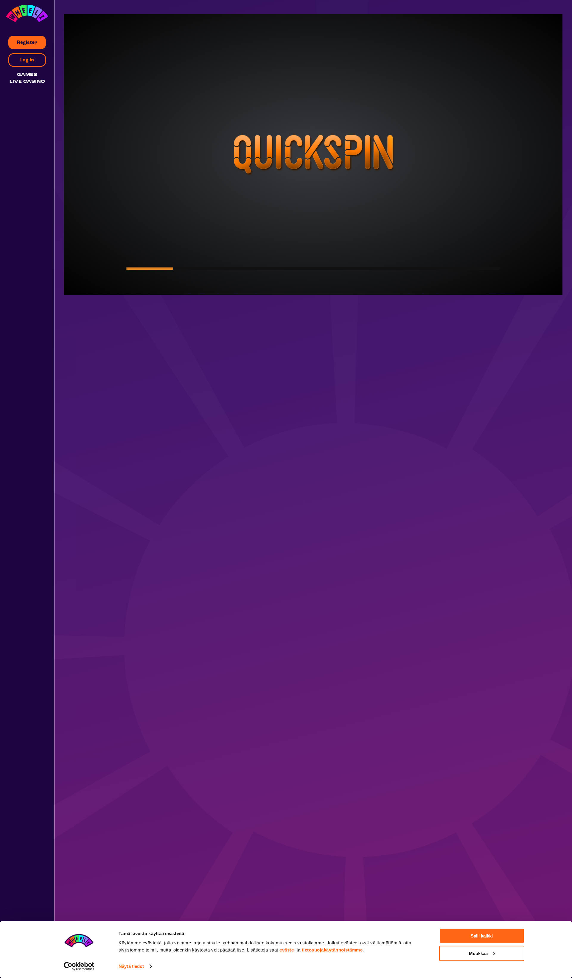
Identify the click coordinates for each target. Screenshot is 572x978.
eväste (286, 949)
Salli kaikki (482, 935)
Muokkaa (478, 953)
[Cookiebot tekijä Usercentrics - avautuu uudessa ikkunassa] (79, 966)
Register (27, 42)
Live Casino (27, 82)
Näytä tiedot (131, 966)
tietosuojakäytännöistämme (332, 949)
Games (27, 75)
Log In (27, 60)
